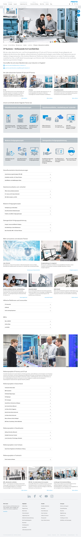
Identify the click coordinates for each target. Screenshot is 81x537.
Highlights (25, 45)
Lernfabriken (30, 45)
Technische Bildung (11, 45)
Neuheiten (24, 522)
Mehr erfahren (24, 98)
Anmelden (5, 511)
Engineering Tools (25, 515)
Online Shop (24, 506)
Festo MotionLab (44, 510)
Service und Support (64, 506)
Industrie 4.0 (62, 515)
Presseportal (43, 518)
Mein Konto (24, 510)
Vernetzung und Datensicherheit (33, 270)
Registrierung (25, 508)
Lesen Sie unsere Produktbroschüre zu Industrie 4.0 (15, 65)
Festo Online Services (45, 520)
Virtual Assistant (25, 513)
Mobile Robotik (75, 297)
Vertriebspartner (25, 525)
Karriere (47, 4)
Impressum (49, 534)
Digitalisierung (63, 513)
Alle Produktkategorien (26, 520)
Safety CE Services (44, 515)
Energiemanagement (74, 270)
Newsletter (43, 508)
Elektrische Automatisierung (27, 518)
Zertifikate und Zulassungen (65, 520)
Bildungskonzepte (19, 45)
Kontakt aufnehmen (45, 506)
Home (77, 534)
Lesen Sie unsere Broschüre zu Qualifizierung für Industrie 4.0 (17, 68)
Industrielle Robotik (48, 297)
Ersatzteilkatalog (63, 508)
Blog (51, 4)
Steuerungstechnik (23, 297)
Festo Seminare (44, 513)
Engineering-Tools (23, 4)
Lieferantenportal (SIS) (26, 529)
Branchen (62, 510)
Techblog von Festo (64, 518)
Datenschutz (54, 534)
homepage (5, 45)
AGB (58, 534)
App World (24, 527)
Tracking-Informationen (71, 534)
